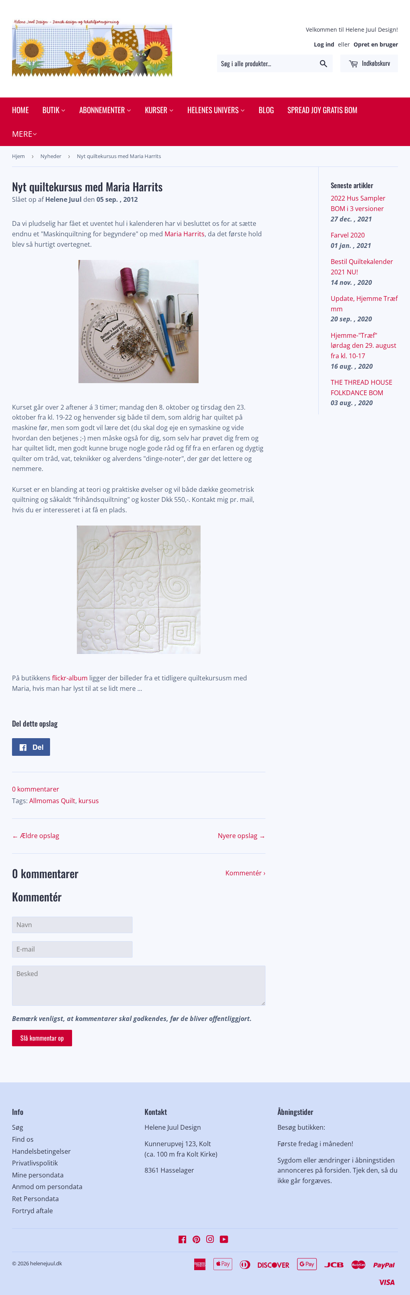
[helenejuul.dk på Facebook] (182, 1240)
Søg (17, 1127)
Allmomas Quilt (52, 800)
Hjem (18, 156)
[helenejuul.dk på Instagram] (210, 1240)
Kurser (157, 109)
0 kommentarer (35, 789)
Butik (51, 109)
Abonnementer (103, 109)
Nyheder (50, 156)
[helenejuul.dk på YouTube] (224, 1240)
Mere (22, 134)
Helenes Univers (213, 109)
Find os (23, 1139)
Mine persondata (38, 1175)
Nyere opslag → (241, 835)
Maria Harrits (184, 233)
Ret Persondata (35, 1198)
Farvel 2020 (348, 235)
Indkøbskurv (375, 63)
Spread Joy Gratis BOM (322, 109)
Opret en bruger (376, 44)
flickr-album (70, 678)
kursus (88, 800)
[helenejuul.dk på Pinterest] (196, 1240)
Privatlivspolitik (35, 1163)
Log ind (324, 44)
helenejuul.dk (46, 1263)
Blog (266, 109)
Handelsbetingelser (41, 1151)
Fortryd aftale (32, 1210)
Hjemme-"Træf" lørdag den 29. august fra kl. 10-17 (363, 345)
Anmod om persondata (47, 1186)
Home (20, 109)
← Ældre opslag (35, 835)
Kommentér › (245, 873)
